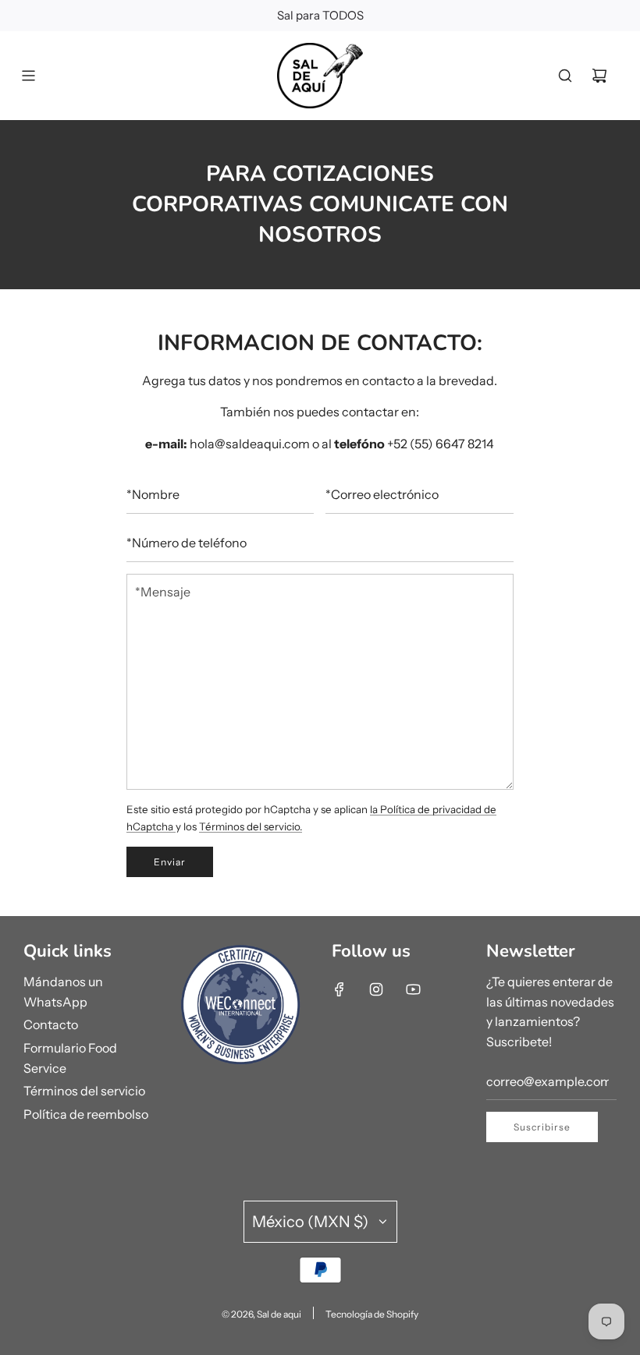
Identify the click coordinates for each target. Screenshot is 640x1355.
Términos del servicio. (250, 826)
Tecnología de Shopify (371, 1314)
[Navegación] (28, 75)
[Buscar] (565, 75)
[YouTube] (413, 989)
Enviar (170, 862)
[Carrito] (599, 75)
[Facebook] (339, 989)
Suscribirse (542, 1127)
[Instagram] (376, 989)
